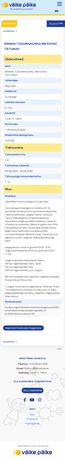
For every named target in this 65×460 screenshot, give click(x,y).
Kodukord (32, 419)
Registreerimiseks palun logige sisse (23, 328)
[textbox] (56, 12)
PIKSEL (59, 349)
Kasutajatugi (32, 423)
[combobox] (57, 12)
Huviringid (9, 31)
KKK (32, 414)
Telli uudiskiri (32, 390)
